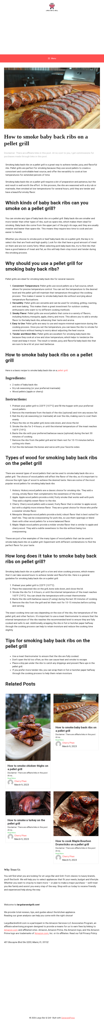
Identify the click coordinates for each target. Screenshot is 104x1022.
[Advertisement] (52, 34)
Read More (12, 778)
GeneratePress (68, 1018)
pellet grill (63, 370)
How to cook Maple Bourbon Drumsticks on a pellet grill (73, 842)
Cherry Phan (20, 781)
